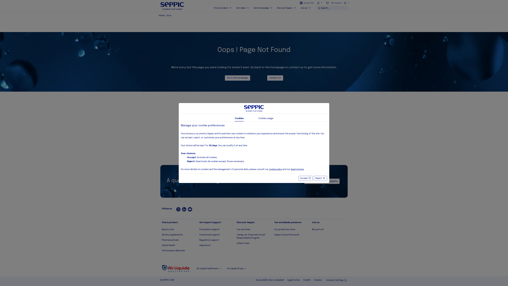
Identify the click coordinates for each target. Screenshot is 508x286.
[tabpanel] (254, 147)
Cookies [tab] (239, 118)
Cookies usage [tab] (265, 118)
